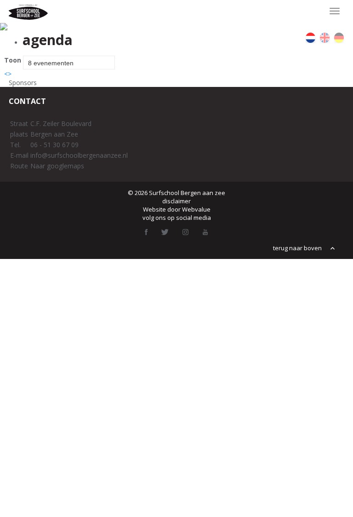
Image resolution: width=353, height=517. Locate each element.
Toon (12, 60)
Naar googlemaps (57, 165)
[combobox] (69, 62)
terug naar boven (298, 248)
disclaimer (176, 201)
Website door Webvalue (177, 209)
